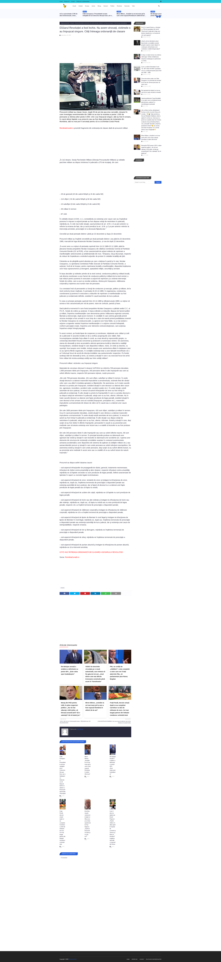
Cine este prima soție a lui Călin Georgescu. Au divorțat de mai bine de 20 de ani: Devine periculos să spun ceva (151, 81)
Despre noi (66, 1)
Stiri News (79, 729)
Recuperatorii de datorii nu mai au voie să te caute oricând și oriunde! (151, 91)
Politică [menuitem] (112, 6)
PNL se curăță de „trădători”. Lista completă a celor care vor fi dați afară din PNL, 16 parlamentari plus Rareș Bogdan (119, 673)
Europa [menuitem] (87, 6)
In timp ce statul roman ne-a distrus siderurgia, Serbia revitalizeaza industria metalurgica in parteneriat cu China (151, 57)
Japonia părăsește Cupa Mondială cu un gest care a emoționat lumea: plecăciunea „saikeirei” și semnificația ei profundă (151, 101)
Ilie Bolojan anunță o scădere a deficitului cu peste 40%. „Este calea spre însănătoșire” (143, 14)
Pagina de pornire (65, 23)
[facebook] (160, 1)
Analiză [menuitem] (81, 6)
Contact (73, 1)
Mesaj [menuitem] (99, 6)
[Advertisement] (95, 48)
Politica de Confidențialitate (82, 1)
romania (72, 23)
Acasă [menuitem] (74, 6)
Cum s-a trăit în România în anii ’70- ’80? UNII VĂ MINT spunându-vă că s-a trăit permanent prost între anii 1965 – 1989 (151, 69)
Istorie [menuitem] (93, 6)
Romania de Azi (72, 959)
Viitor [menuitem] (133, 6)
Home (128, 959)
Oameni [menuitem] (106, 6)
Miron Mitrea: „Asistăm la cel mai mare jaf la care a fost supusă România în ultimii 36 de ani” (109, 15)
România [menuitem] (119, 6)
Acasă (61, 1)
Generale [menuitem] (126, 6)
